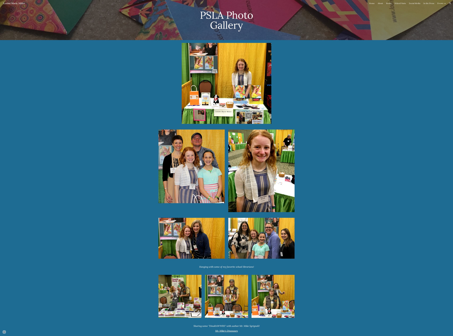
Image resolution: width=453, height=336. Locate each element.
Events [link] (440, 3)
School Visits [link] (400, 3)
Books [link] (389, 3)
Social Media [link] (414, 3)
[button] (450, 3)
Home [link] (372, 3)
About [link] (380, 3)
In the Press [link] (428, 3)
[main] (226, 20)
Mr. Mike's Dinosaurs (226, 330)
